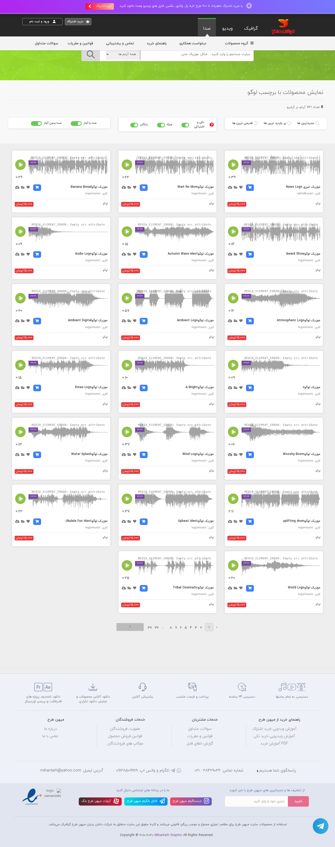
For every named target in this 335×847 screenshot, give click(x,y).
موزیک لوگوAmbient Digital (88, 320)
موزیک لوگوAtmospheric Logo (298, 320)
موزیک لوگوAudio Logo (91, 254)
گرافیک (251, 28)
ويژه (169, 124)
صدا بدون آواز (53, 123)
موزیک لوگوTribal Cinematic (193, 588)
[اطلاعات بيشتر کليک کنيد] (212, 124)
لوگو (317, 204)
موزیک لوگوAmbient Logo (195, 320)
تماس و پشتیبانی (120, 43)
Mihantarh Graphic (168, 835)
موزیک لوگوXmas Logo (91, 387)
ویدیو (227, 28)
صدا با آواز (90, 123)
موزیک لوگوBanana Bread (89, 187)
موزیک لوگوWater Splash (89, 454)
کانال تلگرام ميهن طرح (142, 801)
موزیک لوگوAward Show (303, 254)
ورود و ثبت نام (39, 21)
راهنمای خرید (156, 43)
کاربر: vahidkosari (308, 193)
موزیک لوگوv (311, 387)
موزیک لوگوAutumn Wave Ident (191, 254)
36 (157, 628)
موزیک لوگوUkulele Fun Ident (87, 521)
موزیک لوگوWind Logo (198, 454)
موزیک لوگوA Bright (200, 387)
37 (150, 628)
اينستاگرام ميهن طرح (188, 801)
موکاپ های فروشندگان (125, 743)
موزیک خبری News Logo (303, 187)
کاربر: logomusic (203, 193)
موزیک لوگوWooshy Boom (301, 454)
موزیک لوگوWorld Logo (304, 588)
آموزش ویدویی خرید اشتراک (274, 728)
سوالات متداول (46, 43)
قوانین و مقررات (80, 43)
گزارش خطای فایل (199, 743)
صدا (207, 28)
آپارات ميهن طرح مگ (96, 801)
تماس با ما (50, 736)
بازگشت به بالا (35, 665)
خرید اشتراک (104, 6)
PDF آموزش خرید (274, 743)
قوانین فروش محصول (125, 736)
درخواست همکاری (192, 43)
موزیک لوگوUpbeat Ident (196, 521)
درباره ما (50, 728)
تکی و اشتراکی (199, 124)
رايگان (144, 124)
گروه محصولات (237, 43)
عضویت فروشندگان (125, 728)
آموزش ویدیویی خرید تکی (274, 736)
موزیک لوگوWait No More (195, 187)
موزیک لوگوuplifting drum (301, 521)
